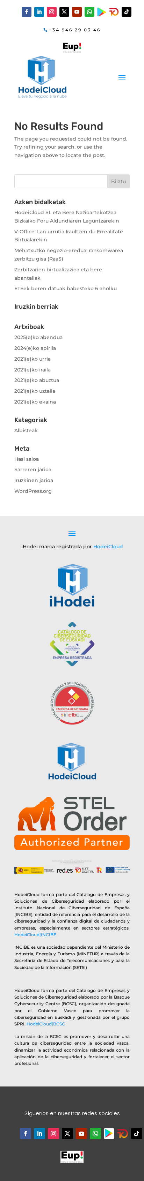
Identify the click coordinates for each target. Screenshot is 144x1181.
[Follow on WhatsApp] (89, 12)
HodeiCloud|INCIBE (35, 934)
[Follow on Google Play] (102, 12)
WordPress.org (33, 491)
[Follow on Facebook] (26, 12)
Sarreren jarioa (32, 469)
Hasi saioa (26, 459)
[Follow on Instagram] (52, 12)
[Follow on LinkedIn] (39, 12)
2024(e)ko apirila (35, 348)
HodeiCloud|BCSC (46, 1023)
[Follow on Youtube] (77, 12)
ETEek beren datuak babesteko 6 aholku (65, 288)
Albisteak (26, 430)
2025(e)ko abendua (38, 337)
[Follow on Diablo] (114, 12)
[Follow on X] (64, 12)
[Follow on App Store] (122, 1133)
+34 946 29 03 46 (75, 29)
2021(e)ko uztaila (34, 391)
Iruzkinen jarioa (33, 480)
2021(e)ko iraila (32, 370)
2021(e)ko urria (32, 359)
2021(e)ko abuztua (36, 380)
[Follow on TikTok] (126, 12)
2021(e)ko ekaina (35, 402)
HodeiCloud (108, 546)
